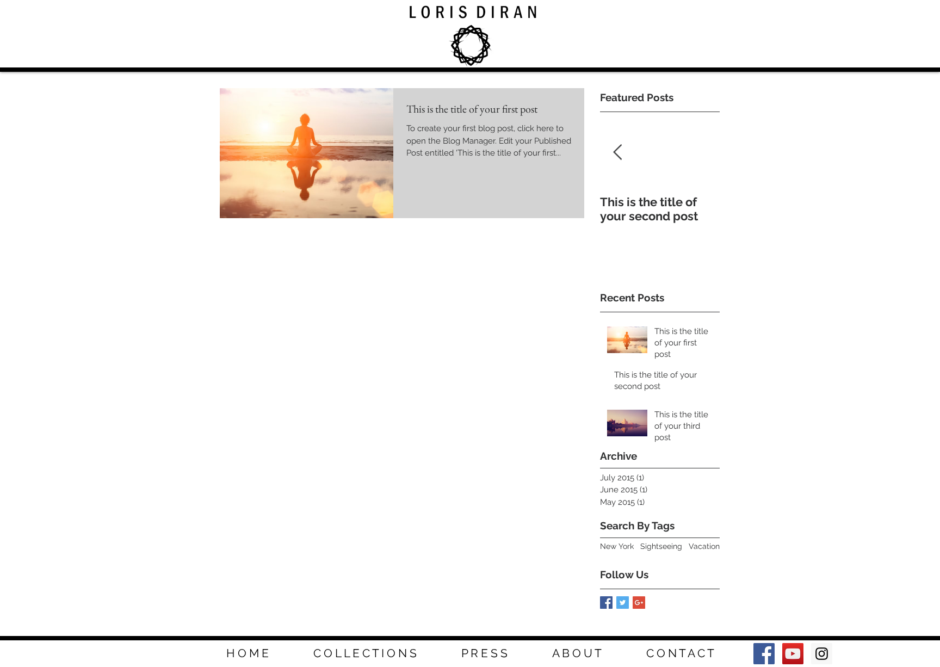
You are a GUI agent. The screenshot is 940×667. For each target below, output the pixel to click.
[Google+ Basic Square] (639, 602)
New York (617, 546)
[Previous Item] (617, 152)
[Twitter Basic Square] (622, 602)
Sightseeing (661, 546)
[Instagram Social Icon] (821, 653)
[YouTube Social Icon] (792, 653)
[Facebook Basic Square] (606, 602)
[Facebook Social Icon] (764, 653)
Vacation (704, 546)
